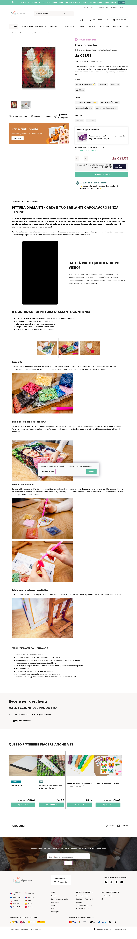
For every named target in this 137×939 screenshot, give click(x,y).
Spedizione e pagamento (88, 150)
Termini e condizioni (83, 896)
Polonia (15, 901)
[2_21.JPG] (69, 345)
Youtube (125, 826)
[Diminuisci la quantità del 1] (77, 158)
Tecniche (54, 896)
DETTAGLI (24, 805)
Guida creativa (107, 896)
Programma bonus (83, 908)
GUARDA (122, 2)
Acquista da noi (88, 7)
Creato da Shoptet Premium (104, 929)
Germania (16, 904)
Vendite (53, 905)
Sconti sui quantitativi (84, 905)
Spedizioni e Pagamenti (84, 899)
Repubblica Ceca (17, 893)
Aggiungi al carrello (103, 174)
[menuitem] (13, 26)
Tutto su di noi (103, 7)
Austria (30, 907)
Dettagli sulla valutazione (107, 50)
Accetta (91, 471)
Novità (53, 908)
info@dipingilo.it (62, 882)
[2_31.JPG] (90, 345)
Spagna (30, 904)
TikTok (94, 283)
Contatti (114, 7)
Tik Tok (111, 826)
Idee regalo (55, 912)
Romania (31, 897)
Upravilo (120, 929)
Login (81, 20)
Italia (29, 901)
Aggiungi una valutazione (22, 721)
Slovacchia (17, 897)
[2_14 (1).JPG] (47, 345)
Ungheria (31, 893)
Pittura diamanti (27, 207)
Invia (68, 863)
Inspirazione (55, 902)
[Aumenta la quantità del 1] (86, 158)
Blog (103, 899)
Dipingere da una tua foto (60, 899)
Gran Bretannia (18, 907)
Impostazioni (48, 471)
